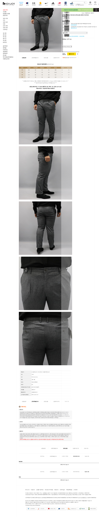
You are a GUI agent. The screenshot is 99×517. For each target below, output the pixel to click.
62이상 (5, 42)
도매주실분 (62, 489)
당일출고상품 (6, 14)
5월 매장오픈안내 (81, 5)
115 (4, 20)
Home (83, 13)
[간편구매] (71, 54)
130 (4, 24)
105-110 (5, 18)
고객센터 (75, 489)
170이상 (5, 29)
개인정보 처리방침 (49, 489)
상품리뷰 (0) (56, 57)
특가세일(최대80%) (8, 57)
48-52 (4, 39)
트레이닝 (5, 50)
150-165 (5, 27)
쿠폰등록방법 (69, 489)
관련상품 (46, 57)
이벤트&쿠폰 (6, 59)
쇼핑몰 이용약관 (39, 489)
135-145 (5, 26)
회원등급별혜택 (74, 24)
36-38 (4, 33)
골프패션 (5, 46)
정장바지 (92, 13)
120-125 (5, 22)
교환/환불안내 (35, 57)
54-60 (4, 40)
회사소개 (27, 489)
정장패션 (5, 51)
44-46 (4, 37)
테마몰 (4, 48)
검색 (84, 2)
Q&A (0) (86, 448)
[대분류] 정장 (87, 13)
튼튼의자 (5, 15)
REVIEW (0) (76, 456)
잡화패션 (5, 53)
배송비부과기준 (74, 27)
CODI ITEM (65, 456)
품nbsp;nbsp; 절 (67, 46)
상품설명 (24, 57)
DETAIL (42, 456)
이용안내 (33, 489)
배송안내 (56, 489)
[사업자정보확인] (68, 494)
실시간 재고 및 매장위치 (73, 36)
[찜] (77, 54)
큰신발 (4, 55)
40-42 (4, 35)
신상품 (4, 12)
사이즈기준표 (81, 36)
